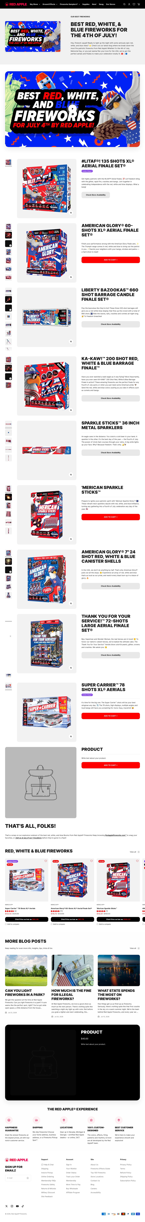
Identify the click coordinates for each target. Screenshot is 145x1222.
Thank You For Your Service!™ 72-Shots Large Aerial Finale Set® (106, 623)
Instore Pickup (47, 1173)
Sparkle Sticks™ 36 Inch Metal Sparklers (110, 425)
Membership (71, 1181)
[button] (9, 911)
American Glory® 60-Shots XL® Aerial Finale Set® (110, 230)
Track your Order (73, 1177)
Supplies (85, 4)
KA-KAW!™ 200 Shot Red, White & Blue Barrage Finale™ (110, 363)
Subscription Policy (128, 1181)
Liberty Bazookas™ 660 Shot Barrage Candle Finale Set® (110, 294)
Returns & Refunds (48, 1188)
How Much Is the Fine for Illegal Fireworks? (71, 995)
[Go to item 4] (8, 252)
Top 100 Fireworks (98, 1173)
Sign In (69, 1165)
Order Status (71, 1173)
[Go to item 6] (8, 269)
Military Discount (48, 1192)
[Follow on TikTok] (22, 1206)
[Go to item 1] (8, 162)
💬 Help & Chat (47, 1165)
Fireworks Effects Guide (100, 1169)
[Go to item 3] (8, 244)
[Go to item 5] (8, 261)
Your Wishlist (71, 1169)
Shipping (44, 1169)
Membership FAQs (48, 1181)
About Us (94, 1165)
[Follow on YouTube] (17, 1206)
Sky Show (34, 4)
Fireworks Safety (48, 1184)
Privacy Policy (126, 1165)
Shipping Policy (126, 1177)
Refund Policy (125, 1173)
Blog (92, 1184)
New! (94, 4)
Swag (101, 4)
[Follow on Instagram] (12, 1206)
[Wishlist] (134, 4)
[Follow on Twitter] (6, 1206)
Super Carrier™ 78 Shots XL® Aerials (103, 687)
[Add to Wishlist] (45, 860)
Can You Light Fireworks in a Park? (25, 993)
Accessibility (96, 1192)
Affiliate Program (73, 1192)
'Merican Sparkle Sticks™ (102, 490)
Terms (122, 1169)
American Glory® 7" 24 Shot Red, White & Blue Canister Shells (108, 556)
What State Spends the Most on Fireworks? (116, 995)
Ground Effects (49, 4)
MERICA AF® (9, 904)
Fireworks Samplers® (69, 4)
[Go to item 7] (8, 278)
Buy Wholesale (72, 1188)
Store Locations (97, 1177)
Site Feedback (47, 1196)
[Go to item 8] (8, 350)
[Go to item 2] (8, 235)
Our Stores (110, 4)
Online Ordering (47, 1177)
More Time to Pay (73, 1184)
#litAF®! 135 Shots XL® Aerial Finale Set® (108, 163)
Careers (94, 1188)
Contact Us (95, 1181)
